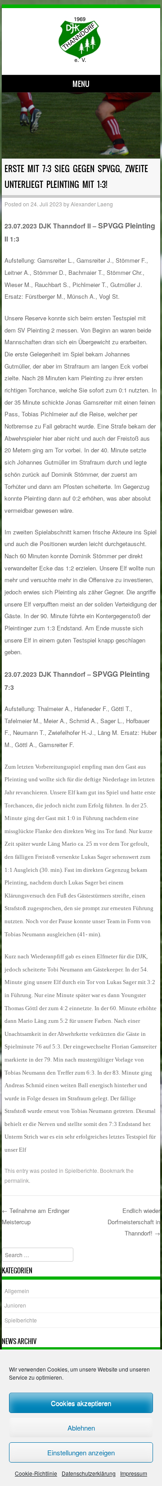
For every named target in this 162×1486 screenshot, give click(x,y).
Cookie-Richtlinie (36, 1473)
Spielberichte (81, 1170)
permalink (16, 1180)
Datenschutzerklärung (89, 1473)
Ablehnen (81, 1427)
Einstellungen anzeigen (81, 1452)
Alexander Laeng (92, 204)
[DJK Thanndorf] (79, 59)
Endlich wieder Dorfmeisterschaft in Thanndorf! (134, 1221)
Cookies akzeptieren (81, 1403)
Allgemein (16, 1291)
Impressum (133, 1473)
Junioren (15, 1305)
